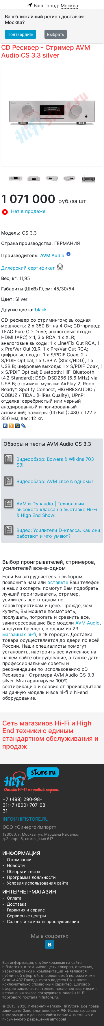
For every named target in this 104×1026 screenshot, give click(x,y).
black (41, 309)
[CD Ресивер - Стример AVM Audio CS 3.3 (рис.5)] (88, 179)
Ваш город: (56, 5)
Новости (16, 865)
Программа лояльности (31, 877)
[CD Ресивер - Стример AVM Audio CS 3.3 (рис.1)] (15, 179)
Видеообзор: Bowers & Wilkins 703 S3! (55, 462)
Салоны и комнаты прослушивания (43, 921)
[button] (52, 212)
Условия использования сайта (37, 883)
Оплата (14, 898)
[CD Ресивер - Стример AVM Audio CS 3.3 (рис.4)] (70, 179)
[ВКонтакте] (5, 424)
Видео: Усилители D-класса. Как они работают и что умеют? (58, 533)
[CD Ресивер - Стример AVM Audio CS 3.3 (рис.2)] (34, 179)
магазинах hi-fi (19, 634)
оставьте (57, 582)
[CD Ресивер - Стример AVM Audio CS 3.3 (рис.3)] (52, 179)
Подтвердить (21, 34)
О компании (19, 859)
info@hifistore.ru (26, 819)
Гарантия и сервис (26, 909)
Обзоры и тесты (23, 871)
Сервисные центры (26, 915)
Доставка (17, 904)
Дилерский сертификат (28, 268)
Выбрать (55, 34)
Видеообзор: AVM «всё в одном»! (54, 481)
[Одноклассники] (11, 424)
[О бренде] (68, 254)
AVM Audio (52, 256)
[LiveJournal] (24, 424)
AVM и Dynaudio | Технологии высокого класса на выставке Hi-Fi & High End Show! (56, 509)
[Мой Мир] (17, 424)
